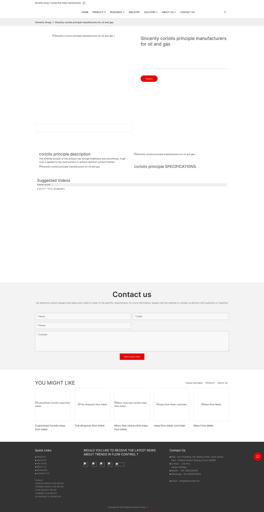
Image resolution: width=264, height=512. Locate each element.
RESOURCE (42, 470)
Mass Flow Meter (204, 425)
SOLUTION (42, 463)
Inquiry (149, 78)
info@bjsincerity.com (189, 481)
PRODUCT (210, 383)
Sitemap (152, 507)
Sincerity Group (43, 22)
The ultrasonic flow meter (90, 425)
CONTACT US (43, 473)
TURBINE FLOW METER (46, 493)
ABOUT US (223, 383)
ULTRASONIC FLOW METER (48, 496)
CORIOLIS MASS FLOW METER (49, 483)
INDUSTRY (41, 460)
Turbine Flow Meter (194, 383)
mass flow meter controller (169, 425)
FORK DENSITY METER (46, 490)
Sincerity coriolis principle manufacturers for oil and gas (84, 22)
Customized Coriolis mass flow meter (50, 427)
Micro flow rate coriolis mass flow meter (131, 427)
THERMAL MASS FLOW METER (49, 487)
